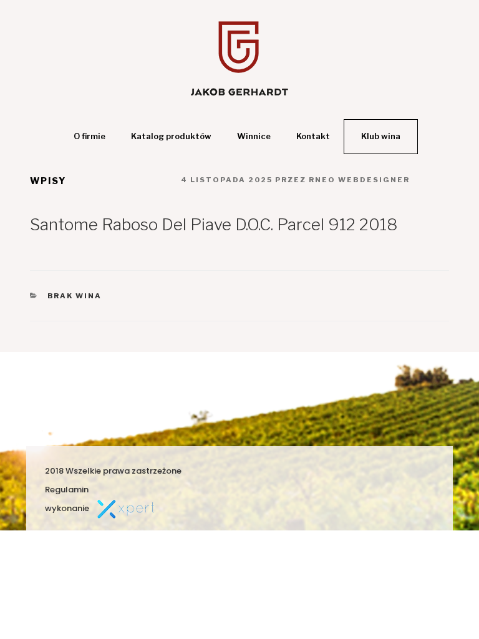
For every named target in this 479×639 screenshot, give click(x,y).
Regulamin (67, 489)
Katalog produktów (171, 136)
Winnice (254, 136)
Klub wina (380, 136)
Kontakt (313, 136)
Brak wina (74, 295)
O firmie (89, 136)
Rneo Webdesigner (359, 179)
